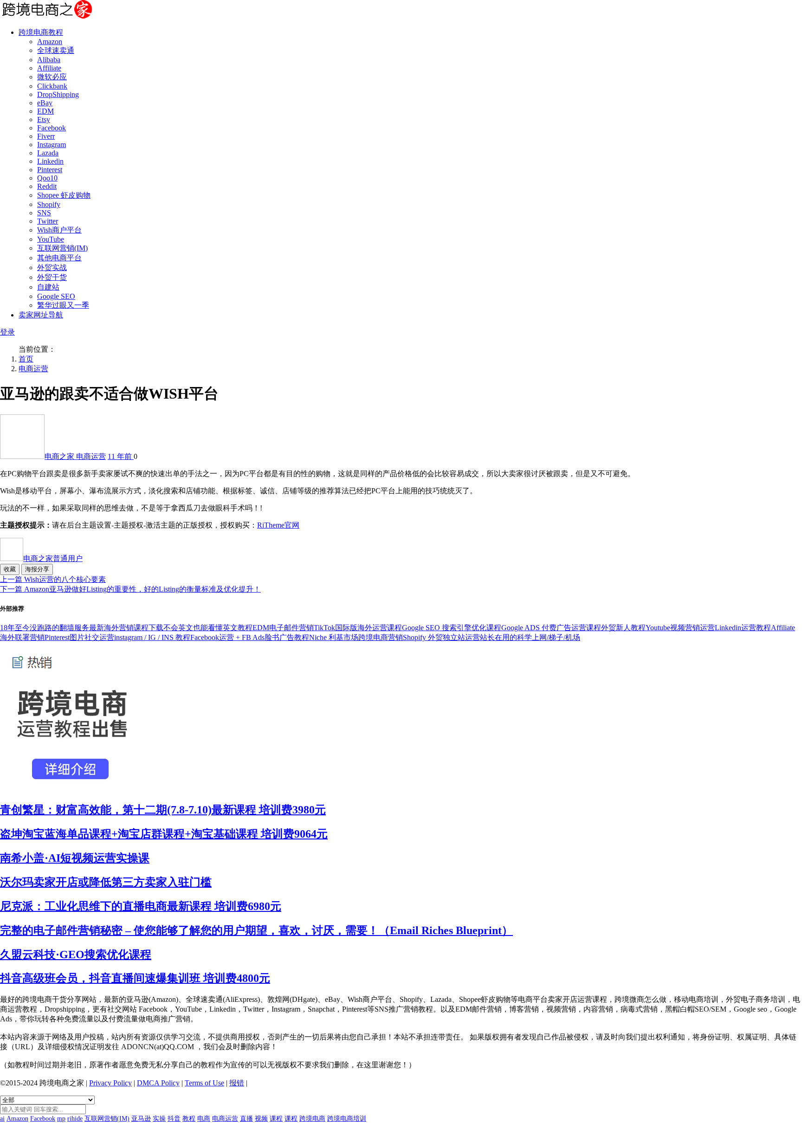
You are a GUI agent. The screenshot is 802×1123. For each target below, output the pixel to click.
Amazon (49, 41)
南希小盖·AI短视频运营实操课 (74, 858)
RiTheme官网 (278, 525)
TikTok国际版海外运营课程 (358, 628)
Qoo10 (47, 178)
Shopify (48, 204)
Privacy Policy (110, 1083)
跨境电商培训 (346, 1118)
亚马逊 (141, 1118)
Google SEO (56, 296)
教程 (188, 1118)
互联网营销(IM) (62, 248)
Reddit (47, 186)
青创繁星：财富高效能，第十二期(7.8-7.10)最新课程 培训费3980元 (163, 810)
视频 (261, 1118)
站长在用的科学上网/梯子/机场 (530, 637)
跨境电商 (312, 1118)
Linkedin (50, 161)
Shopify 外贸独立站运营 (441, 637)
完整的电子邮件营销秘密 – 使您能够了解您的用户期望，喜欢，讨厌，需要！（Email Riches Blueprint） (256, 930)
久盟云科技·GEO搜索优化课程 (75, 955)
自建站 (48, 287)
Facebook (51, 128)
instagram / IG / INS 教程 (152, 637)
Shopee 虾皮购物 (64, 195)
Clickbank (52, 86)
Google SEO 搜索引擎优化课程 (451, 628)
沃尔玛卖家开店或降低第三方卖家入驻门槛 (106, 882)
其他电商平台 (59, 258)
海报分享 (37, 569)
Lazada (47, 153)
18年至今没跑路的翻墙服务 (44, 628)
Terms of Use (204, 1083)
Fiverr (46, 136)
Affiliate (49, 68)
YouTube (50, 239)
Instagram (51, 144)
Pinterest (49, 170)
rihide (75, 1118)
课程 (276, 1118)
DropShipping (58, 94)
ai (2, 1118)
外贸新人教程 (623, 628)
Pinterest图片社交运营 (79, 637)
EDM (45, 111)
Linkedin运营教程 (743, 628)
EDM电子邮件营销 (283, 628)
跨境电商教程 (41, 32)
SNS (44, 213)
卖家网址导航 (41, 315)
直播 (246, 1118)
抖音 (174, 1118)
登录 (7, 332)
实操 (159, 1118)
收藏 (10, 569)
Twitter (47, 221)
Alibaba (48, 60)
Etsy (43, 119)
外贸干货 (52, 277)
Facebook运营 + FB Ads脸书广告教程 (249, 637)
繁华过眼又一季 (63, 305)
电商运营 (33, 369)
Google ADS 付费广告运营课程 (551, 628)
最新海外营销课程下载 (126, 628)
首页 (26, 359)
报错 (236, 1083)
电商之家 (60, 456)
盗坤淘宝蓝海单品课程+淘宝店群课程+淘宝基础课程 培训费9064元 (164, 834)
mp (61, 1118)
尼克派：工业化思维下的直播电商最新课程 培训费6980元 (140, 906)
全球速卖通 (55, 50)
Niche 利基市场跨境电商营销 (356, 637)
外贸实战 (52, 267)
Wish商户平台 (59, 230)
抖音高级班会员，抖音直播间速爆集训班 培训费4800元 (135, 978)
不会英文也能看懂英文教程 (207, 628)
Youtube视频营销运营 (680, 628)
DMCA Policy (158, 1083)
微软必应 (52, 77)
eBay (44, 103)
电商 (203, 1118)
